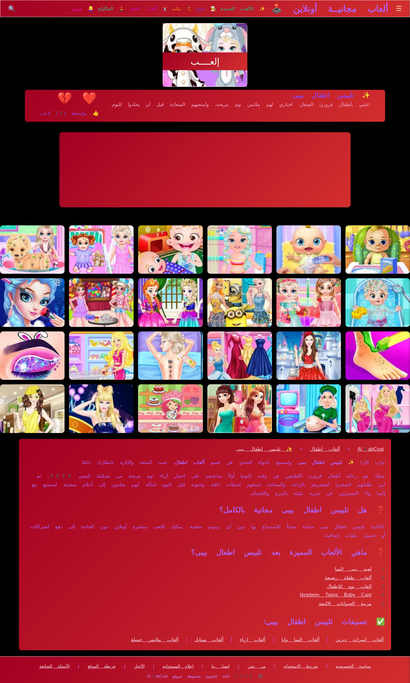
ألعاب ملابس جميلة (154, 639)
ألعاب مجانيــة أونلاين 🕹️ (329, 8)
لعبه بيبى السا (353, 569)
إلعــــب (205, 61)
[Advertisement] (205, 170)
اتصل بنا (221, 666)
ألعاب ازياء (252, 639)
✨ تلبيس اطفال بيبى (264, 449)
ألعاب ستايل (208, 639)
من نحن (257, 666)
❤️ (89, 98)
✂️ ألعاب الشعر (148, 8)
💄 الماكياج (111, 8)
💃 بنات (182, 8)
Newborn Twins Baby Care (336, 595)
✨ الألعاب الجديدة (243, 8)
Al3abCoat (370, 449)
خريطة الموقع (102, 666)
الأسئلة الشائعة (54, 666)
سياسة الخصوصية (353, 666)
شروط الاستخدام (301, 666)
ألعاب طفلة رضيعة (348, 578)
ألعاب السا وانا (300, 639)
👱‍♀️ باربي (83, 8)
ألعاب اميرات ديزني (360, 639)
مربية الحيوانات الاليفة (345, 603)
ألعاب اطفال (325, 449)
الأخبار (139, 666)
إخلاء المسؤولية (178, 666)
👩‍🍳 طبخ (206, 8)
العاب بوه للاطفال (349, 586)
